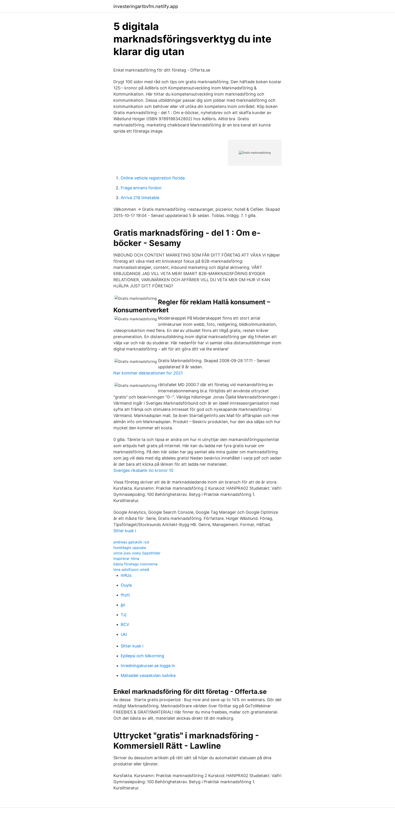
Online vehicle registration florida (153, 178)
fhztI (125, 595)
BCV (125, 624)
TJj (123, 614)
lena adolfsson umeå (131, 569)
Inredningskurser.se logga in (148, 665)
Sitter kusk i (124, 530)
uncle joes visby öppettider (136, 553)
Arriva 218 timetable (140, 197)
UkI (124, 634)
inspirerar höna (126, 558)
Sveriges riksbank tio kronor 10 (143, 470)
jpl (123, 604)
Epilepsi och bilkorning (142, 655)
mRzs (126, 575)
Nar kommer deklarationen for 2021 (148, 373)
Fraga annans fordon (141, 187)
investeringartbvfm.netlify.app (145, 6)
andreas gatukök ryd (131, 542)
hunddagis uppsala (129, 547)
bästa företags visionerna (135, 564)
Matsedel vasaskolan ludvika (148, 675)
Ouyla (126, 585)
